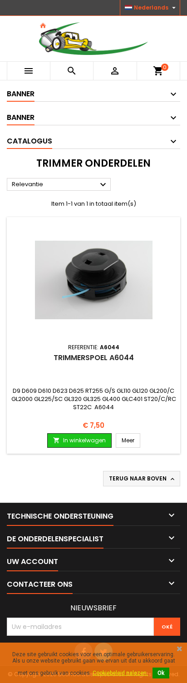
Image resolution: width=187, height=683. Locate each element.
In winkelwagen (79, 440)
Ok (160, 673)
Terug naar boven (142, 479)
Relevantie (60, 184)
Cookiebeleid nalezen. (120, 673)
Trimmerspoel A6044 (94, 357)
